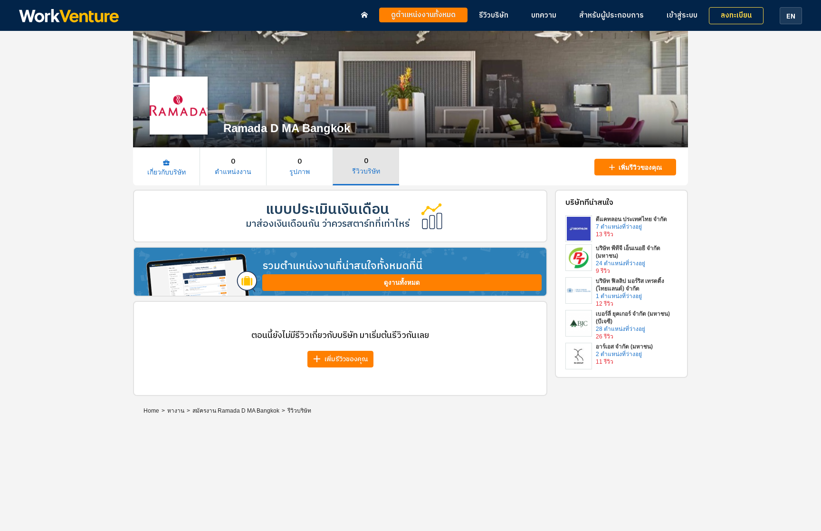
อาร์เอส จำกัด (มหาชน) (624, 346)
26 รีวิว (604, 336)
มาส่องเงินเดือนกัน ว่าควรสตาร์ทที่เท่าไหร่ (328, 224)
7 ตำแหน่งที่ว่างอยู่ (619, 226)
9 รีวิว (603, 271)
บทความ (543, 15)
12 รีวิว (604, 303)
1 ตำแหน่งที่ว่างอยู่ (619, 296)
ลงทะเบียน (736, 15)
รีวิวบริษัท (493, 15)
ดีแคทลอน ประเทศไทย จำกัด (631, 219)
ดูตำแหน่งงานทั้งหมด (423, 15)
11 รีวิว (604, 361)
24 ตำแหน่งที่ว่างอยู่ (620, 263)
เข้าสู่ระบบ (682, 15)
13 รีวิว (604, 234)
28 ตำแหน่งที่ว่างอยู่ (620, 329)
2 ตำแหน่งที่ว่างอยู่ (619, 354)
